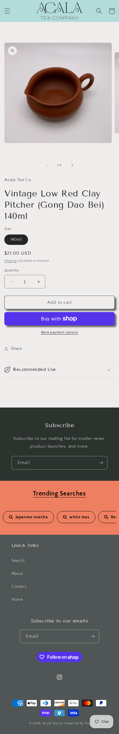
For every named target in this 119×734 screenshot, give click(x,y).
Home (17, 599)
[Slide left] (46, 165)
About (17, 573)
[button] (7, 11)
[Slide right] (72, 165)
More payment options (59, 332)
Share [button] (16, 348)
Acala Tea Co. (53, 723)
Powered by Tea (77, 723)
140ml (16, 239)
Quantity (11, 270)
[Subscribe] (100, 463)
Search (18, 560)
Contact (19, 586)
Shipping (10, 260)
